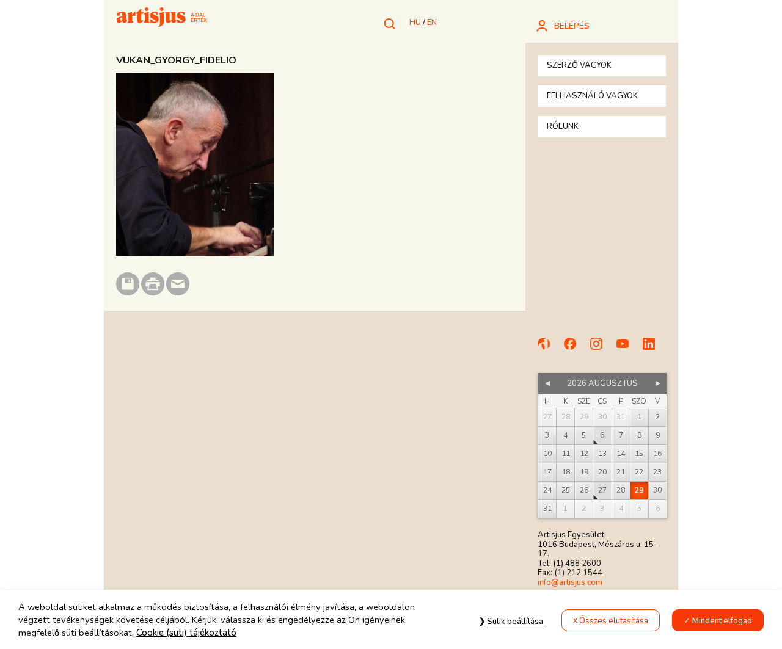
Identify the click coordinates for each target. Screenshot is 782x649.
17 (547, 472)
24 (547, 490)
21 (620, 472)
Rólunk (563, 126)
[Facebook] (575, 349)
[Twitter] (654, 349)
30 (657, 490)
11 (565, 454)
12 (584, 454)
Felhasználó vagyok (592, 95)
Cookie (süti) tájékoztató (186, 633)
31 (547, 508)
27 (602, 490)
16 (657, 454)
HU (415, 22)
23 (657, 472)
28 (620, 490)
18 (565, 472)
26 (584, 490)
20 (602, 472)
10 (547, 454)
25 (565, 490)
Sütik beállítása (515, 621)
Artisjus (162, 18)
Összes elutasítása (613, 620)
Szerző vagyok (579, 65)
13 (602, 454)
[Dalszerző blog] (549, 349)
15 (639, 454)
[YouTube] (628, 349)
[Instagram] (601, 349)
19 (584, 472)
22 (639, 472)
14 (620, 454)
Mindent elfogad (722, 620)
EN (432, 22)
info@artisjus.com (570, 582)
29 (639, 490)
